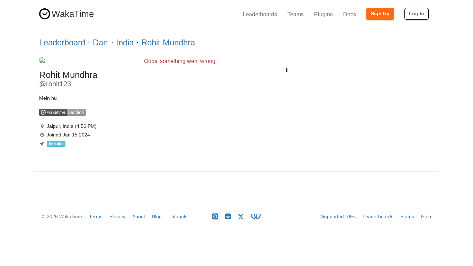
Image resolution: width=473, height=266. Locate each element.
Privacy (117, 216)
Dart (100, 42)
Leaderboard (62, 42)
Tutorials (178, 216)
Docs (349, 14)
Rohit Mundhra (168, 42)
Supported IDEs (338, 216)
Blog (157, 216)
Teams (295, 14)
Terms (95, 216)
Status (407, 216)
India (125, 42)
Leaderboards (260, 14)
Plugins (323, 14)
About (138, 216)
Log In (416, 13)
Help (426, 216)
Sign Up (380, 13)
